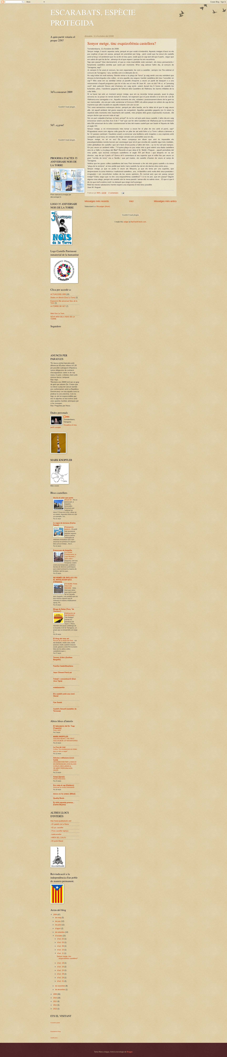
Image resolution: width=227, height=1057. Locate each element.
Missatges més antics (165, 201)
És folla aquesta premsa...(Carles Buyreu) (63, 804)
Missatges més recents (97, 201)
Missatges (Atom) (103, 206)
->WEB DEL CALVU (58, 838)
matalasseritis (59, 687)
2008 (55, 915)
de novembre (60, 986)
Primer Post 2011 (59, 779)
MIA (67, 417)
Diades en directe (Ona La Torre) (62, 298)
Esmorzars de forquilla (62, 550)
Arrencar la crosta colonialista (63, 787)
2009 (55, 994)
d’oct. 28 (60, 974)
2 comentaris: (113, 193)
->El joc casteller (56, 828)
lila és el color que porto (63, 498)
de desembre (60, 990)
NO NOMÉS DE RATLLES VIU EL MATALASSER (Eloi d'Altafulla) (65, 580)
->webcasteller (55, 834)
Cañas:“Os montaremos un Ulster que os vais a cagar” (65, 750)
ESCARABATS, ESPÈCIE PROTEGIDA (93, 17)
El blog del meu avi (61, 639)
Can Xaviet (57, 702)
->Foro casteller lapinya (59, 831)
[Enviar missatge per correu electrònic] (123, 193)
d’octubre (59, 936)
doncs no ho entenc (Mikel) (64, 794)
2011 (55, 1001)
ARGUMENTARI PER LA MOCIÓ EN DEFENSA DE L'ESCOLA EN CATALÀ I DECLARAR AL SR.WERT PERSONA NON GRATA (64, 766)
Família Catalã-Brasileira (63, 666)
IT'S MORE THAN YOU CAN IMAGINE (71, 586)
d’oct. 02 (60, 939)
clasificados (53, 1037)
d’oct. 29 (60, 978)
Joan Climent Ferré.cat (62, 672)
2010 (55, 998)
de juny (58, 921)
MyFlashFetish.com (138, 222)
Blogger (129, 1052)
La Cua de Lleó (59, 747)
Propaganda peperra (69, 528)
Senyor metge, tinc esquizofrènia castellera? (121, 43)
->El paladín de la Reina (59, 824)
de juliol (58, 925)
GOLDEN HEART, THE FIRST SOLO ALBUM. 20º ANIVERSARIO (65, 740)
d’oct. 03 (60, 942)
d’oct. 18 (60, 963)
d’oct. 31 (60, 981)
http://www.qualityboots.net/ (60, 821)
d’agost (58, 928)
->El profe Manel (56, 841)
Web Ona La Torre (57, 313)
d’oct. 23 (60, 970)
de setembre (60, 932)
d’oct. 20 (60, 967)
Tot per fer (68, 500)
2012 (55, 1005)
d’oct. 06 (60, 946)
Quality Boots (58, 798)
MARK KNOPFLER (60, 737)
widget (126, 222)
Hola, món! (57, 730)
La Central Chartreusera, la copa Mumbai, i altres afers (70, 555)
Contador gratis (55, 1022)
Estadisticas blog (55, 1031)
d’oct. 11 (60, 953)
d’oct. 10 (60, 950)
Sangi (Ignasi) (59, 777)
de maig (58, 918)
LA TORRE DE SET (58, 306)
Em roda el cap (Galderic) (63, 785)
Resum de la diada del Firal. (63, 641)
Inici (131, 201)
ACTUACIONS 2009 (58, 294)
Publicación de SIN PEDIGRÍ (70, 614)
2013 (55, 1009)
